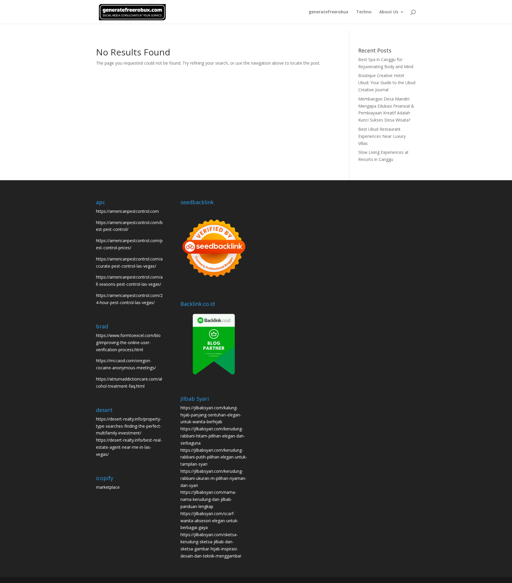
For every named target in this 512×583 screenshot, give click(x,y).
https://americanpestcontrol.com (127, 211)
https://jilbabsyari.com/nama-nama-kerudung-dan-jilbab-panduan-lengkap (208, 499)
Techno (364, 12)
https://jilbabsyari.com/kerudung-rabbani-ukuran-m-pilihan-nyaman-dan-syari (213, 478)
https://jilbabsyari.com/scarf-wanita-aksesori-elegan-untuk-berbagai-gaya (209, 521)
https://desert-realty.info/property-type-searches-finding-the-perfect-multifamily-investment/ (128, 426)
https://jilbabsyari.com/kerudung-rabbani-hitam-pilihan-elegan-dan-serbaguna (212, 436)
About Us (388, 12)
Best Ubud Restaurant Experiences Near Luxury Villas (382, 136)
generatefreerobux (328, 12)
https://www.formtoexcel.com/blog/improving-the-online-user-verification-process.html (128, 342)
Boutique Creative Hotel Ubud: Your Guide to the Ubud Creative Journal (386, 82)
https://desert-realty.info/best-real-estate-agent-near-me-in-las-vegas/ (129, 447)
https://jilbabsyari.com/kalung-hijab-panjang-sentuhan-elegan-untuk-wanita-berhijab (210, 415)
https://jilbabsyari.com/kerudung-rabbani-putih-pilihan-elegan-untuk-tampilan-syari (213, 457)
